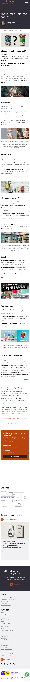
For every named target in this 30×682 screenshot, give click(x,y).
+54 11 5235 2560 (5, 601)
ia (24, 497)
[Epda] (9, 674)
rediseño (13, 504)
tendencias (18, 507)
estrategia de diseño (8, 497)
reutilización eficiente (15, 202)
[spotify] (14, 664)
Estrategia (17, 494)
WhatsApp (4, 603)
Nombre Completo (7, 445)
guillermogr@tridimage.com (7, 614)
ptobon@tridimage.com (6, 623)
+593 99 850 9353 (5, 636)
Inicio (3, 30)
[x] (7, 664)
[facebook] (2, 664)
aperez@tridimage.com (6, 639)
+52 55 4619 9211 (5, 645)
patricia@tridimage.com (6, 649)
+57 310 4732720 (5, 626)
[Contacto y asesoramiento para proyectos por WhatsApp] (27, 674)
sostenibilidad (6, 507)
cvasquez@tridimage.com (7, 630)
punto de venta (5, 503)
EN (22, 2)
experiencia (19, 497)
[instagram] (5, 664)
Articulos (7, 30)
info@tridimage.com (6, 605)
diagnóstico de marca (19, 491)
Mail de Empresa (6, 450)
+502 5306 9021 (5, 610)
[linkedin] (10, 664)
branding (4, 491)
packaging (19, 501)
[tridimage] (5, 679)
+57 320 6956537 (5, 619)
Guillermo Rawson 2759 (6, 597)
